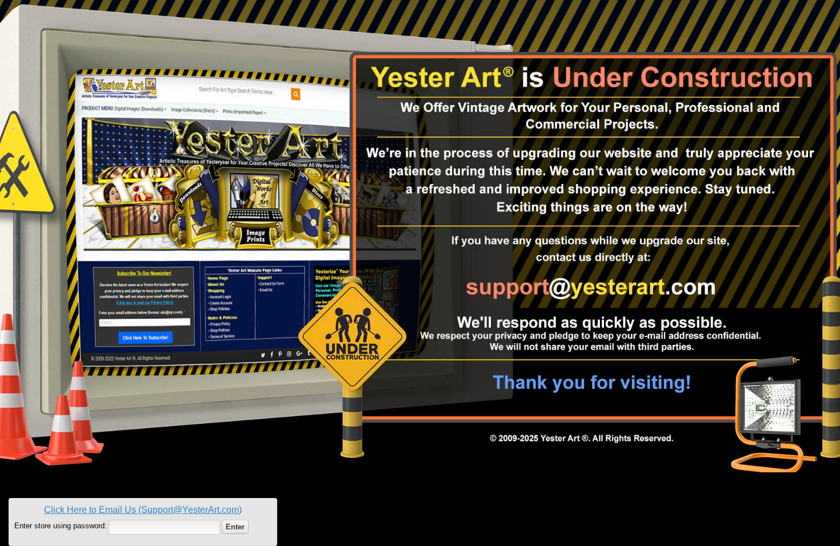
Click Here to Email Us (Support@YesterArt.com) (143, 510)
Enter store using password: (60, 525)
